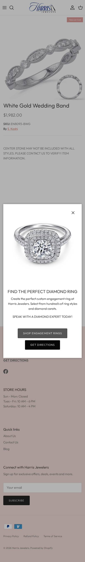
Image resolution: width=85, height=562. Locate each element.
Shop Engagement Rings (42, 333)
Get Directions (42, 344)
